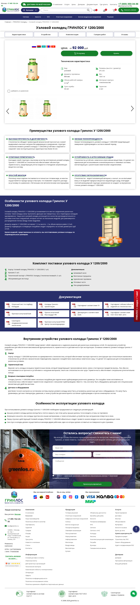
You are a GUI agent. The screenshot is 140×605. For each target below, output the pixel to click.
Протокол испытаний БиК (21, 314)
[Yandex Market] (41, 497)
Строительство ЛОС (122, 539)
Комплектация (72, 34)
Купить (116, 53)
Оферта (28, 575)
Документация (92, 4)
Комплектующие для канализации (102, 539)
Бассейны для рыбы (97, 516)
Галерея (28, 530)
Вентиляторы (69, 548)
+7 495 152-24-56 (14, 520)
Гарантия (28, 528)
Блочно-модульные (72, 525)
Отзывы (124, 34)
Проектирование (121, 513)
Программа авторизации (123, 561)
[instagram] (70, 496)
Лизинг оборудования (122, 542)
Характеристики (19, 34)
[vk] (64, 496)
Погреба (93, 542)
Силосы (68, 522)
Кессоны (93, 536)
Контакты (113, 4)
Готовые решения (71, 513)
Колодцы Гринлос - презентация (52, 305)
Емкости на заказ (121, 528)
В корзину (81, 53)
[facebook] (76, 496)
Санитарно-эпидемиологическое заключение (20, 323)
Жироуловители (70, 536)
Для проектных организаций (35, 564)
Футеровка (118, 525)
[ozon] (35, 497)
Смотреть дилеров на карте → (13, 557)
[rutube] (58, 496)
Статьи (27, 545)
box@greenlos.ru (13, 526)
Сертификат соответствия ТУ (89, 305)
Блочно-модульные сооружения (89, 17)
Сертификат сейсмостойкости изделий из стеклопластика (122, 305)
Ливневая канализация (73, 530)
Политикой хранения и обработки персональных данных (86, 476)
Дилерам (81, 4)
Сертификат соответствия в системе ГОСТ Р (35, 593)
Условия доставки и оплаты (34, 558)
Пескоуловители (71, 533)
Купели (67, 551)
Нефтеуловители (71, 539)
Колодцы (93, 533)
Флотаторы (69, 542)
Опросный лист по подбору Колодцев (22, 305)
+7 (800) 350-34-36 (128, 3)
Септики (26, 17)
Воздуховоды (69, 545)
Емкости (38, 17)
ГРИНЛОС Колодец (20, 22)
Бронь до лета (120, 530)
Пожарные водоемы (72, 528)
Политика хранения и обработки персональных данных (44, 584)
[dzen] (82, 496)
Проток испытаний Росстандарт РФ (52, 313)
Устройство (46, 34)
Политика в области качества (35, 522)
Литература (29, 572)
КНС (48, 17)
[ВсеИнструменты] (47, 497)
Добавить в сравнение (19, 91)
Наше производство (32, 519)
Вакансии (28, 516)
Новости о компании (32, 542)
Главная (8, 22)
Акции (27, 536)
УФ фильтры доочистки (98, 513)
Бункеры (93, 545)
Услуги (66, 4)
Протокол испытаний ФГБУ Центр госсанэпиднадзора (55, 323)
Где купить (104, 4)
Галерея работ (100, 34)
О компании (57, 4)
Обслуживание (120, 522)
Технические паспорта (33, 567)
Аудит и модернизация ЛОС (124, 545)
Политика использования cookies (36, 581)
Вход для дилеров (121, 564)
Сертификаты (30, 525)
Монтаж (118, 519)
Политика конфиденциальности (36, 578)
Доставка (118, 516)
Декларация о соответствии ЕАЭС (88, 313)
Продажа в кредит (121, 536)
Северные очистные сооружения (76, 519)
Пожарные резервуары (98, 522)
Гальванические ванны (98, 548)
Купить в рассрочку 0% (123, 533)
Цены (74, 4)
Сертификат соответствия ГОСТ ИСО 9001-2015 (120, 313)
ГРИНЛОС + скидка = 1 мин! (137, 305)
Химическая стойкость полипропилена (38, 570)
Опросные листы (31, 561)
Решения (110, 17)
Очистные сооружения (64, 17)
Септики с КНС (95, 530)
